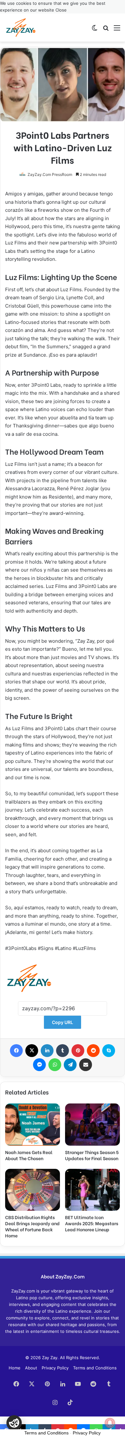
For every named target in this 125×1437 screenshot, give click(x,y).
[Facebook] (16, 1050)
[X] (31, 1050)
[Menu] (117, 30)
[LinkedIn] (47, 1050)
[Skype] (108, 1050)
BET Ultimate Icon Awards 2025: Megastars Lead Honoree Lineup (91, 1223)
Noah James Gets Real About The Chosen (29, 1155)
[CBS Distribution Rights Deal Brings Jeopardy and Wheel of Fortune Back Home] (32, 1190)
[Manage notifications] (110, 1423)
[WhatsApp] (54, 1064)
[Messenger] (39, 1064)
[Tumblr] (62, 1050)
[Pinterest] (77, 1050)
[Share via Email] (85, 1064)
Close (61, 9)
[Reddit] (93, 1050)
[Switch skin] (94, 30)
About (31, 1367)
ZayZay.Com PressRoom (50, 174)
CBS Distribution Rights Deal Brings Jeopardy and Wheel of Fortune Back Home (32, 1226)
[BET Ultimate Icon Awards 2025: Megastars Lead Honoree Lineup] (92, 1190)
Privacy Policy (55, 1367)
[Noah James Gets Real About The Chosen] (32, 1124)
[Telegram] (70, 1064)
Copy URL (62, 1022)
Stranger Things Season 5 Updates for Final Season (92, 1155)
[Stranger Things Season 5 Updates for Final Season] (92, 1124)
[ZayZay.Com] (21, 27)
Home (15, 1367)
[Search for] (106, 30)
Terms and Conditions (95, 1367)
